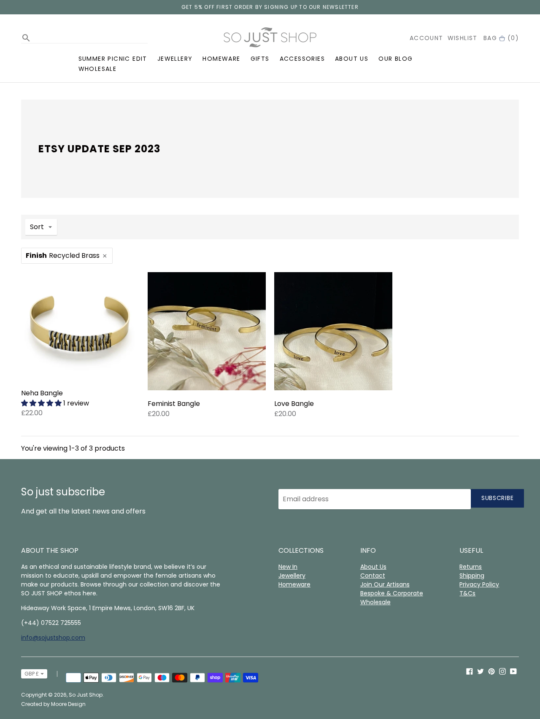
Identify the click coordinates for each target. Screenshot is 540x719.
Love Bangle (294, 403)
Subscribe (497, 498)
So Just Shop (86, 694)
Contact (372, 575)
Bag (501, 38)
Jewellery (175, 58)
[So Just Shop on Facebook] (469, 671)
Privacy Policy (479, 584)
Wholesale (97, 69)
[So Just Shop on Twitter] (480, 671)
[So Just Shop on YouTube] (513, 671)
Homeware (221, 58)
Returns (470, 566)
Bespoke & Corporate (391, 593)
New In (287, 566)
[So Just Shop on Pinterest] (491, 671)
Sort (37, 227)
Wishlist (463, 38)
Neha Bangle (42, 393)
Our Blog (395, 58)
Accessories (302, 58)
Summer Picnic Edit (112, 58)
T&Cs (467, 593)
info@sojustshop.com (53, 637)
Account (426, 38)
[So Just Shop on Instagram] (502, 671)
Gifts (260, 58)
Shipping (471, 575)
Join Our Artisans (385, 584)
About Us (351, 58)
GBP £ (31, 673)
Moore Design (68, 704)
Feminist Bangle (174, 403)
